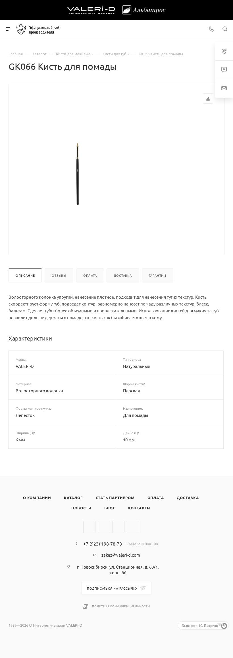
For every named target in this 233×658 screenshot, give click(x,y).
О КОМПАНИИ (37, 497)
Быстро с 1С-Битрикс (200, 625)
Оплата (90, 275)
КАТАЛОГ (73, 497)
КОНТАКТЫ (139, 507)
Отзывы (59, 275)
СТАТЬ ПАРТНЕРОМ (115, 497)
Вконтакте (89, 527)
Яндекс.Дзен (133, 527)
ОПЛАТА (155, 497)
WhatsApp (118, 527)
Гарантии (157, 275)
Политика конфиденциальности (121, 606)
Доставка (123, 275)
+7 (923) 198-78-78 (102, 543)
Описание (25, 275)
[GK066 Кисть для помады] (77, 175)
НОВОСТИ (81, 507)
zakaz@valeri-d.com (120, 554)
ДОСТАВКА (188, 497)
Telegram (104, 527)
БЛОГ (109, 507)
